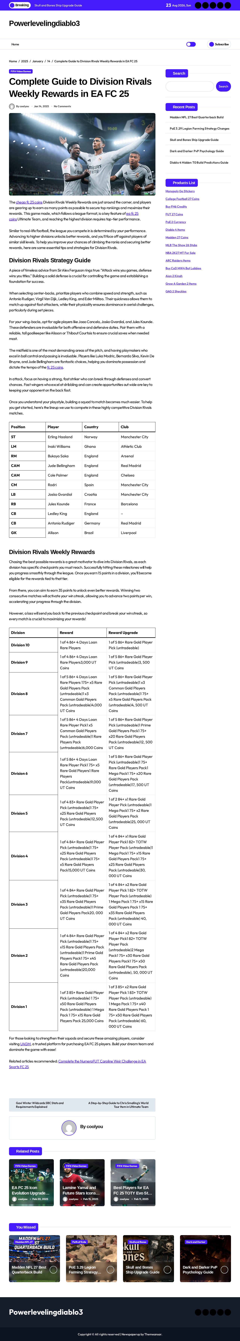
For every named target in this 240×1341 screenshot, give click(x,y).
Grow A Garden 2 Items (181, 283)
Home (15, 44)
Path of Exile (79, 1241)
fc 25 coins (55, 367)
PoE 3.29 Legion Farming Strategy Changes (200, 128)
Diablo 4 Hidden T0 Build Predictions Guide (199, 162)
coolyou (95, 1126)
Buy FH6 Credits (176, 206)
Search (179, 73)
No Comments (62, 106)
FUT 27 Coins (174, 214)
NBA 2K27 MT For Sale (181, 253)
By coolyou (22, 106)
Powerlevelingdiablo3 (44, 23)
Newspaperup (131, 1334)
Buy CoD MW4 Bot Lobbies (183, 268)
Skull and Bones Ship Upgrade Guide (194, 140)
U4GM (25, 1043)
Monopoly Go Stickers (180, 191)
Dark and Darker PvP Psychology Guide (197, 151)
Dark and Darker (196, 1241)
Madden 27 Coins (177, 237)
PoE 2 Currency (176, 222)
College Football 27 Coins (182, 199)
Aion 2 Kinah (174, 276)
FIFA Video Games (21, 71)
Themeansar (152, 1334)
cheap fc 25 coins (29, 202)
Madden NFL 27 (24, 1241)
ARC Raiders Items (178, 260)
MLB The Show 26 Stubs (181, 245)
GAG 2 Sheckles (176, 291)
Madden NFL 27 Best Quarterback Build (197, 117)
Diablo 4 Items (175, 229)
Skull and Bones (137, 1241)
